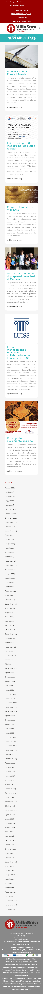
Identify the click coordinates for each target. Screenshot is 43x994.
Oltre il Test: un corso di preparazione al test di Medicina (21, 276)
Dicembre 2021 (10, 656)
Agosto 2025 (10, 535)
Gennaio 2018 (10, 845)
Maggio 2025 (10, 548)
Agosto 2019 (10, 763)
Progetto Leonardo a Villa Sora (20, 208)
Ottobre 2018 (10, 806)
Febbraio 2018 (10, 840)
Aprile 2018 (9, 832)
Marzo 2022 (9, 643)
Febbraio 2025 (10, 561)
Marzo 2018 (9, 836)
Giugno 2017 (10, 875)
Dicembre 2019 (11, 746)
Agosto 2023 (10, 608)
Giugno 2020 (10, 720)
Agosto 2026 (10, 488)
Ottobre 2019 (10, 754)
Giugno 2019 (10, 772)
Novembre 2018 (11, 802)
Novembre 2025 (11, 522)
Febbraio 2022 (10, 647)
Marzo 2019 (9, 785)
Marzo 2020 (9, 733)
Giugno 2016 (10, 909)
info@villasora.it (24, 938)
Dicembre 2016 (11, 901)
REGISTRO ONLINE (21, 10)
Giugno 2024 (10, 574)
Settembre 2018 (11, 810)
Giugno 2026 (10, 496)
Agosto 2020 (10, 716)
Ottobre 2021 (10, 664)
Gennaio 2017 (10, 896)
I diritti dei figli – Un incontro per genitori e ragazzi (21, 146)
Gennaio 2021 (10, 699)
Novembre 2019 (11, 750)
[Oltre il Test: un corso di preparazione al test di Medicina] (21, 258)
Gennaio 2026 (10, 514)
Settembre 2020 (11, 711)
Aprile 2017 (9, 883)
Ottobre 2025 (10, 527)
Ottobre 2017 (10, 858)
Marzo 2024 (9, 587)
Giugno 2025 (10, 544)
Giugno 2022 (10, 638)
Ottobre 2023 (10, 600)
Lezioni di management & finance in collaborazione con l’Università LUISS (19, 352)
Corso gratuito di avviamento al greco (20, 439)
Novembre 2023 (11, 595)
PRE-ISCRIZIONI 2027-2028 (21, 14)
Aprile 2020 (9, 729)
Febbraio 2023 (10, 625)
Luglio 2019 (9, 767)
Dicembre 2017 (10, 849)
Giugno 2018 (10, 823)
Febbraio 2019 (10, 789)
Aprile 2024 (9, 582)
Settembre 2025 (11, 531)
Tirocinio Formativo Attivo (22, 21)
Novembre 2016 (11, 905)
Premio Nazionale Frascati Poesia (18, 73)
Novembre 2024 (11, 565)
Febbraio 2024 (10, 591)
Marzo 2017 (9, 888)
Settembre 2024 (11, 570)
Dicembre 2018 (11, 797)
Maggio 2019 (10, 776)
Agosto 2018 (10, 815)
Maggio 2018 (10, 828)
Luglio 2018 (9, 819)
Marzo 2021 (9, 690)
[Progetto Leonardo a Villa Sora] (21, 194)
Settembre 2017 (11, 862)
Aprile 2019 (9, 780)
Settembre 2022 (11, 634)
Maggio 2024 (10, 578)
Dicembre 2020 (11, 703)
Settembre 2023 (11, 604)
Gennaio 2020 (10, 742)
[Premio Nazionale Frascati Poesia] (21, 56)
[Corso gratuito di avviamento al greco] (21, 417)
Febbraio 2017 (10, 892)
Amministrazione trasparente (21, 952)
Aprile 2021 (9, 686)
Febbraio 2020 (10, 737)
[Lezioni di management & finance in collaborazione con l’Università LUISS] (21, 328)
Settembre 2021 (11, 668)
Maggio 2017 (10, 879)
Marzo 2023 (9, 621)
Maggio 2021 (10, 681)
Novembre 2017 (11, 853)
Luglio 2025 (9, 539)
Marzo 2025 (9, 557)
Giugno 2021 (10, 677)
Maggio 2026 (10, 501)
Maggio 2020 (10, 724)
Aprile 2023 (9, 617)
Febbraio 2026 (10, 509)
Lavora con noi (22, 17)
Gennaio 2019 (10, 793)
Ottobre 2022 (10, 630)
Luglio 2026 (9, 492)
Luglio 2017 (9, 871)
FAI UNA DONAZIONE (17, 5)
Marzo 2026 (9, 505)
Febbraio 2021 (10, 694)
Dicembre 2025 (11, 518)
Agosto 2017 (10, 866)
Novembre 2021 (11, 660)
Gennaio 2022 (10, 651)
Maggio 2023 (10, 613)
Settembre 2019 (11, 759)
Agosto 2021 (10, 673)
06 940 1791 (21, 936)
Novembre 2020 (11, 707)
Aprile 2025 (9, 552)
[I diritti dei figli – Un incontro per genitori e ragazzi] (21, 127)
